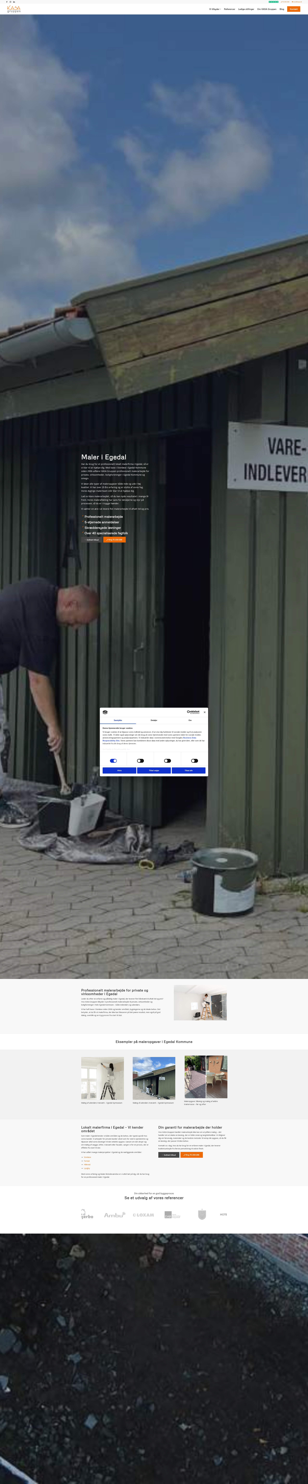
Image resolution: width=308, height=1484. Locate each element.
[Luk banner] (204, 712)
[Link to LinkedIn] (14, 2)
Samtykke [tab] (118, 720)
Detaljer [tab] (154, 720)
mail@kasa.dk (297, 2)
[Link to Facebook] (7, 2)
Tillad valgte (154, 770)
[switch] (140, 761)
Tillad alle (189, 770)
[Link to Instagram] (10, 2)
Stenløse (87, 1157)
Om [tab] (190, 720)
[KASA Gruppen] (14, 9)
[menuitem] (274, 2)
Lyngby (87, 1168)
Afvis (119, 770)
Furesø (87, 1161)
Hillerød (87, 1164)
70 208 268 (285, 2)
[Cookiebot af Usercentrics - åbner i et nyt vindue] (188, 712)
